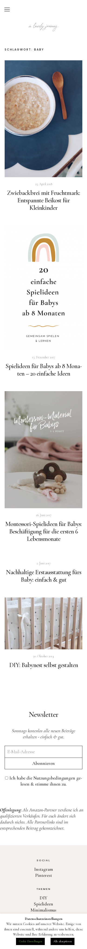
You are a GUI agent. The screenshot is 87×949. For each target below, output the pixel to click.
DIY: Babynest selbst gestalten (43, 665)
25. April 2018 (43, 184)
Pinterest (43, 875)
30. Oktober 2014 (43, 656)
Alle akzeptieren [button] (62, 941)
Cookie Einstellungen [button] (30, 941)
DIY (43, 898)
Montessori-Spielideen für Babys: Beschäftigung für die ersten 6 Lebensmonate (43, 531)
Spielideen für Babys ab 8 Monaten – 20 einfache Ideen (43, 369)
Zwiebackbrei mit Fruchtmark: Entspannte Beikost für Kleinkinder (43, 200)
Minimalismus (43, 910)
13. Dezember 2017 (43, 357)
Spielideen (43, 904)
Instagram (43, 869)
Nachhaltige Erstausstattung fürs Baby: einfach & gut (43, 575)
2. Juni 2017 (43, 563)
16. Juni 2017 (43, 515)
